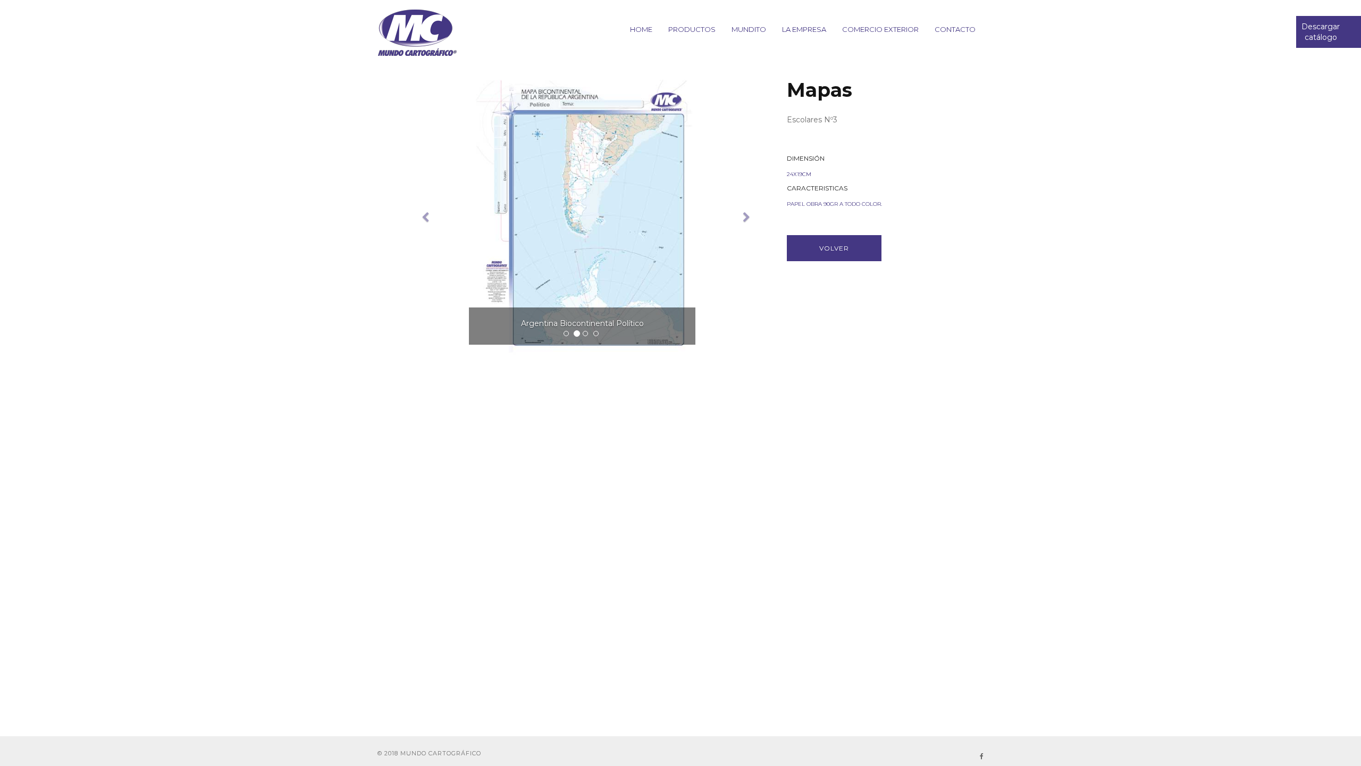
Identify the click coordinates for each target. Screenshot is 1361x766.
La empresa (804, 29)
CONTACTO (955, 29)
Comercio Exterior (880, 29)
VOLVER (834, 248)
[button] (421, 217)
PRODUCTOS (692, 29)
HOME (641, 29)
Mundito (749, 29)
